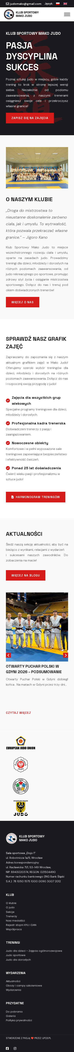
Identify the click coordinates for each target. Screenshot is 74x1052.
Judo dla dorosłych (18, 960)
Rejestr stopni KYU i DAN (21, 925)
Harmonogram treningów (38, 497)
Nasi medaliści (15, 920)
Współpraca (14, 929)
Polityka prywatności (19, 1020)
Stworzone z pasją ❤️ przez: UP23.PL (28, 1038)
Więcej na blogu (25, 575)
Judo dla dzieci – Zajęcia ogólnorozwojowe (34, 951)
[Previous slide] (8, 655)
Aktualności (13, 981)
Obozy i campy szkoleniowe (24, 985)
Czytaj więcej (18, 713)
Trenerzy (11, 916)
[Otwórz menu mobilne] (67, 14)
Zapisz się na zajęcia (29, 118)
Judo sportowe (15, 955)
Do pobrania (14, 1012)
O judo (10, 907)
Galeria (11, 1016)
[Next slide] (65, 655)
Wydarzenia (13, 990)
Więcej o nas (22, 302)
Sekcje (10, 912)
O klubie (11, 903)
